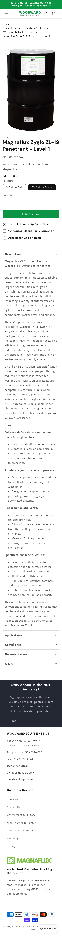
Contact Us (13, 807)
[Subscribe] (51, 721)
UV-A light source (40, 408)
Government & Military (21, 814)
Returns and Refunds (20, 830)
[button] (7, 13)
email (37, 238)
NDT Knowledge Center (21, 822)
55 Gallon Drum (42, 187)
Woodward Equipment (21, 779)
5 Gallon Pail (14, 187)
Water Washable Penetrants (19, 32)
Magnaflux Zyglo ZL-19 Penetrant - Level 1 (26, 36)
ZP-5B (46, 394)
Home (6, 24)
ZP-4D (21, 394)
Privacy (11, 846)
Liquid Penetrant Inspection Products (24, 27)
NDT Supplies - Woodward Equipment (30, 926)
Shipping (12, 838)
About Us (12, 799)
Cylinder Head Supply (20, 772)
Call (26, 238)
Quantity (7, 194)
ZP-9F (8, 403)
